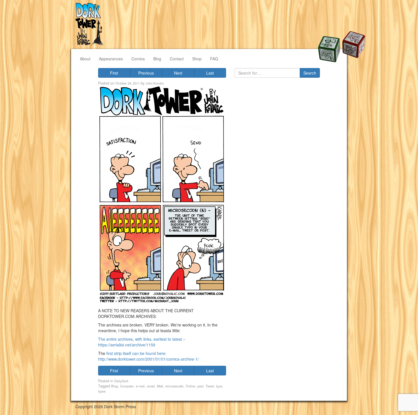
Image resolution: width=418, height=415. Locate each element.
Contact (177, 58)
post (200, 386)
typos (102, 391)
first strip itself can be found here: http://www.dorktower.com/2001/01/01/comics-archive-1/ (148, 356)
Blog (157, 58)
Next (178, 73)
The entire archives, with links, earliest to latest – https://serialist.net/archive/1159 (141, 342)
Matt (160, 386)
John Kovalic (155, 83)
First (114, 73)
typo (219, 386)
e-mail (140, 386)
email (151, 386)
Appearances (111, 58)
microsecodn (174, 386)
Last (210, 73)
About (85, 58)
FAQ (214, 58)
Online (190, 386)
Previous (146, 73)
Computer (127, 386)
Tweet (210, 386)
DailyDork (121, 381)
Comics (138, 58)
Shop (197, 58)
